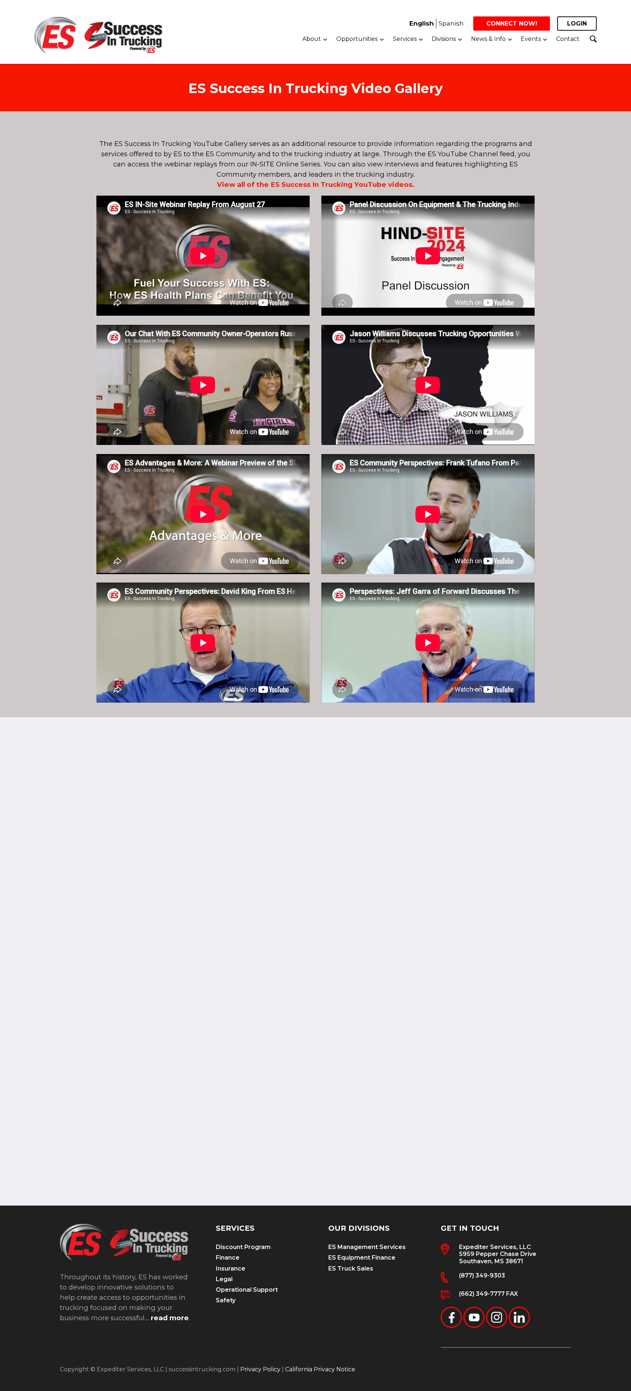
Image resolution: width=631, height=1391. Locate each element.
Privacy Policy (260, 1369)
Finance (228, 1257)
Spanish (451, 23)
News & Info (488, 38)
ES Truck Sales (350, 1268)
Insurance (230, 1268)
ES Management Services (367, 1247)
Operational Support (247, 1289)
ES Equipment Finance (361, 1257)
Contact (568, 38)
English (421, 23)
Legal (224, 1279)
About (311, 38)
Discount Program (243, 1247)
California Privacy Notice (320, 1369)
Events (531, 38)
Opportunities (357, 38)
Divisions (444, 38)
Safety (226, 1300)
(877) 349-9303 (482, 1275)
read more (170, 1318)
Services (405, 38)
